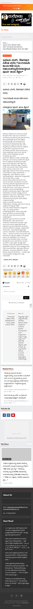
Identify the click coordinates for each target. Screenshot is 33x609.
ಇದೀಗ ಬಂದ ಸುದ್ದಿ (7, 56)
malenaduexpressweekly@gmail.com (17, 507)
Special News (7, 459)
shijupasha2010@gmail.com (11, 509)
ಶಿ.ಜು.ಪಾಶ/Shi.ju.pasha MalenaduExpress (14, 75)
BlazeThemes (25, 603)
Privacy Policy (16, 605)
